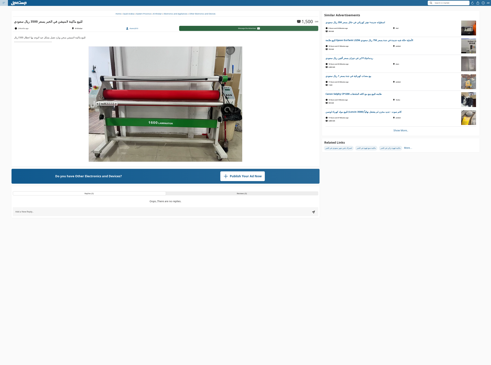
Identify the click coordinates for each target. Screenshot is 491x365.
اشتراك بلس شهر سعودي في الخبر (338, 148)
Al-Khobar (157, 13)
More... (408, 147)
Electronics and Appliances (175, 13)
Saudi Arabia (128, 13)
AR (488, 2)
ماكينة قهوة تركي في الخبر (391, 148)
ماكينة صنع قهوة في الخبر (366, 148)
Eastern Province (143, 13)
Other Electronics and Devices (202, 13)
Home (118, 13)
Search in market (442, 3)
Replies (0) (89, 193)
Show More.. (400, 130)
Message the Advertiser (247, 28)
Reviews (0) (242, 193)
